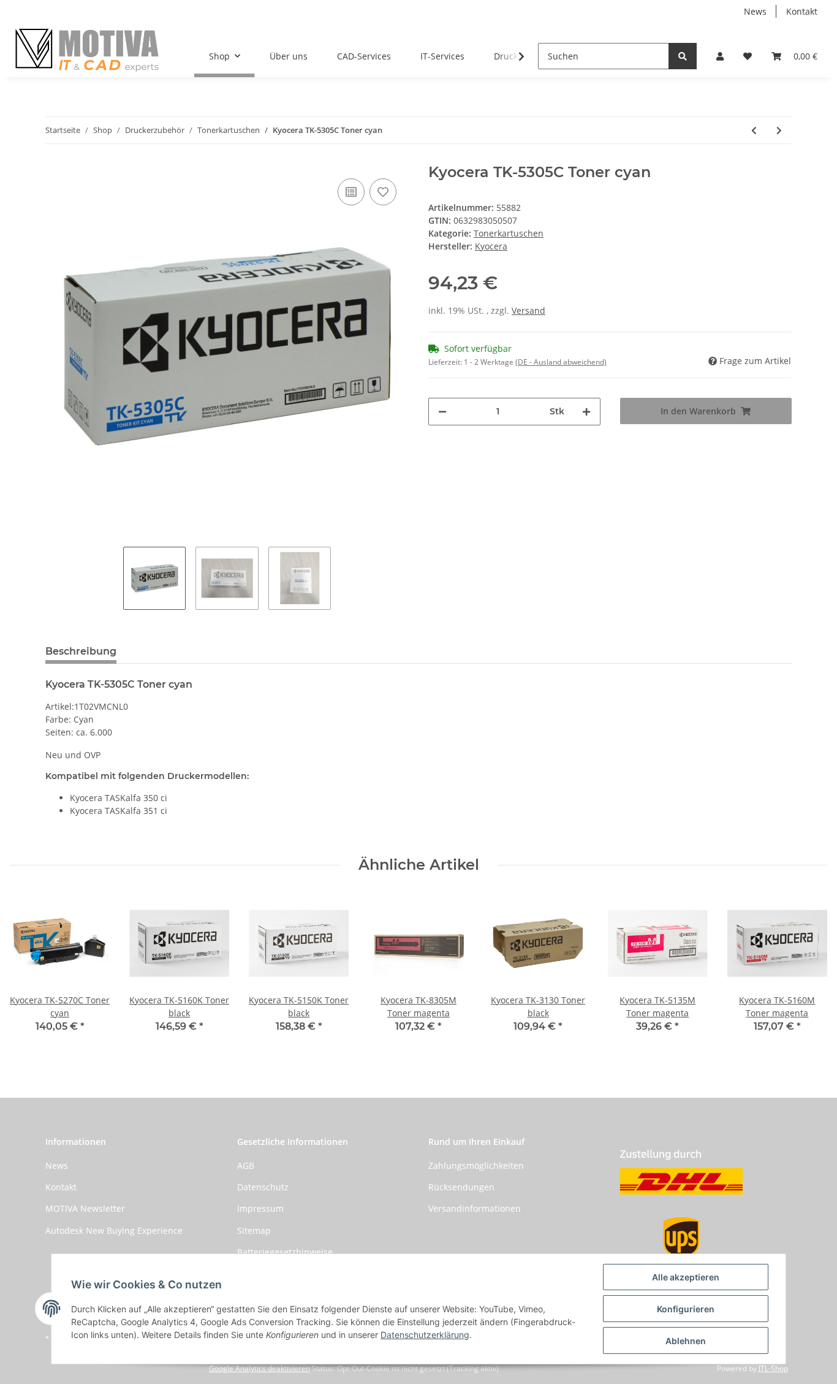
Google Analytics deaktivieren (259, 1368)
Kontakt (801, 11)
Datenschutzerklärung (425, 1334)
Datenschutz (263, 1187)
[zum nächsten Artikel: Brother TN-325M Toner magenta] (779, 130)
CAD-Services (364, 56)
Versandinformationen (474, 1208)
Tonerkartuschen (508, 233)
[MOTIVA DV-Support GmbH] (87, 50)
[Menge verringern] (442, 411)
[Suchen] (682, 56)
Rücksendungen (461, 1187)
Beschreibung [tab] (80, 651)
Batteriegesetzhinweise (285, 1252)
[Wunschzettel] (747, 56)
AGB (245, 1165)
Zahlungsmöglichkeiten (476, 1165)
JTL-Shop (773, 1368)
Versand (528, 310)
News (755, 11)
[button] (719, 56)
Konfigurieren (685, 1309)
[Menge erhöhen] (586, 411)
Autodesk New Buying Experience (114, 1230)
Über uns (289, 56)
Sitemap (254, 1230)
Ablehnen (685, 1341)
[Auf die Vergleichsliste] (351, 191)
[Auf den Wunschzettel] (382, 191)
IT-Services (442, 56)
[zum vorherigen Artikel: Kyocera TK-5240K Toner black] (754, 130)
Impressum (260, 1208)
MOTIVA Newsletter (85, 1208)
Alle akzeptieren (685, 1277)
